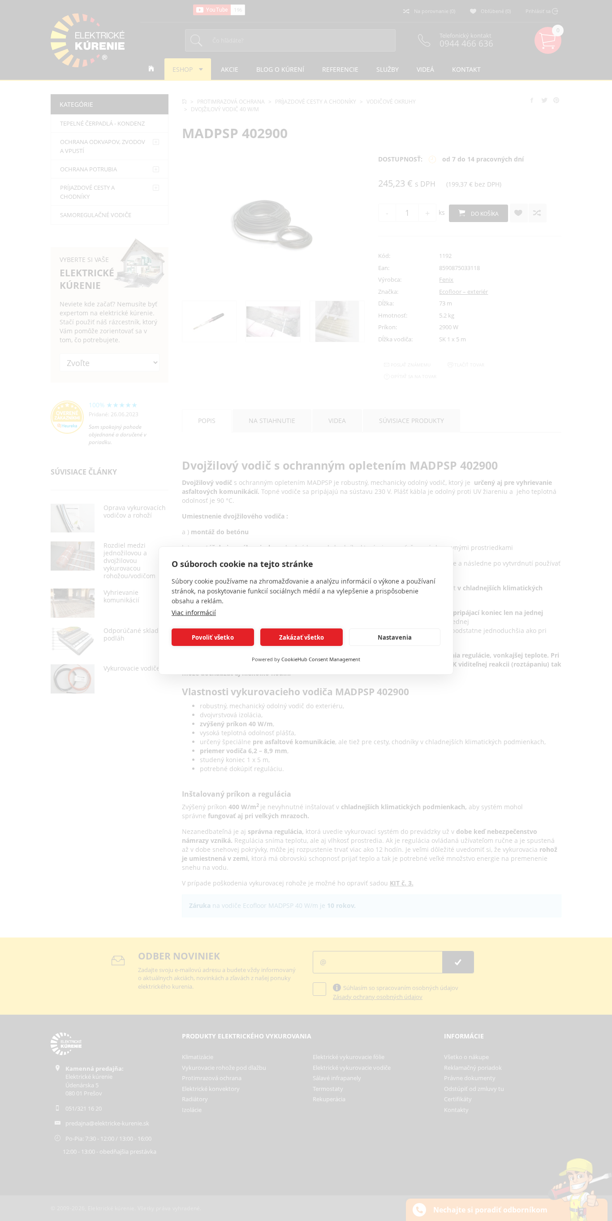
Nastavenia (395, 637)
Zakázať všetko (301, 637)
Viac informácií (194, 612)
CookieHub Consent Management (320, 659)
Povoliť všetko (213, 637)
